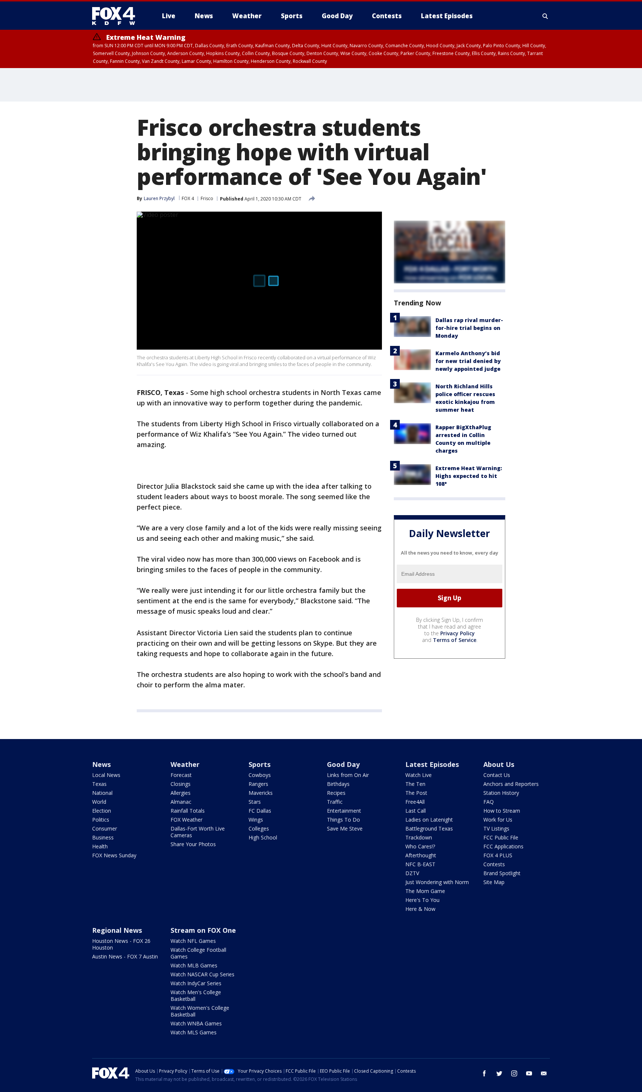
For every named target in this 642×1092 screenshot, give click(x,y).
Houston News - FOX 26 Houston (121, 944)
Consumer (104, 828)
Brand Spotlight (502, 873)
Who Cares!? (420, 846)
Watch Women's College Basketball (200, 1011)
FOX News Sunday (114, 855)
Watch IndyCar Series (196, 983)
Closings (181, 783)
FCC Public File (500, 837)
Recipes (336, 792)
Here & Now (420, 908)
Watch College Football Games (198, 953)
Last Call (415, 810)
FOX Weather (186, 819)
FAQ (488, 801)
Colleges (259, 828)
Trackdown (418, 837)
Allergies (181, 792)
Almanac (181, 801)
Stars (255, 801)
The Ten (415, 783)
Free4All (415, 801)
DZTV (412, 873)
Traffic (335, 801)
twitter (499, 1073)
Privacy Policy (457, 633)
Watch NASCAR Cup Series (202, 974)
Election (101, 810)
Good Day (343, 764)
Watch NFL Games (193, 940)
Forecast (181, 774)
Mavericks (261, 792)
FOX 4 (188, 198)
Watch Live (418, 774)
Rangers (258, 783)
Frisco (207, 198)
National (102, 792)
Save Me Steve (345, 828)
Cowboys (260, 774)
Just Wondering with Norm (437, 882)
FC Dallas (260, 810)
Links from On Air (348, 774)
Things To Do (343, 819)
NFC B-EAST (420, 864)
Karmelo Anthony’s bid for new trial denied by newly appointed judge (468, 361)
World (99, 801)
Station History (501, 792)
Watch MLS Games (194, 1032)
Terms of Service (454, 639)
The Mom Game (425, 891)
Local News (106, 774)
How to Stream (501, 810)
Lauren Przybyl (159, 198)
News (101, 764)
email (544, 1073)
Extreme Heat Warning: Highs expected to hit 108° (468, 476)
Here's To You (422, 899)
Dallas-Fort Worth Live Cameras (198, 832)
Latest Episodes (432, 764)
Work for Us (497, 819)
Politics (100, 819)
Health (100, 846)
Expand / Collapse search (545, 16)
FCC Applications (503, 846)
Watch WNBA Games (196, 1023)
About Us (498, 764)
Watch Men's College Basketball (196, 995)
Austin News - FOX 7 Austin (125, 956)
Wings (256, 819)
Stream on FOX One (203, 930)
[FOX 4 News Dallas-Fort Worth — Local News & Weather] (116, 16)
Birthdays (338, 783)
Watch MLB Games (194, 965)
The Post (416, 792)
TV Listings (496, 828)
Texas (99, 783)
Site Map (494, 882)
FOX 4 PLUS (497, 855)
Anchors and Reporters (511, 783)
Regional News (117, 930)
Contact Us (496, 774)
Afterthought (420, 855)
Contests (494, 864)
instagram (514, 1073)
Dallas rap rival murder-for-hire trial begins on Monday (469, 328)
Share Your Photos (193, 844)
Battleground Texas (429, 828)
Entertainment (344, 810)
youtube (529, 1073)
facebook (484, 1073)
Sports (259, 764)
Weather (185, 764)
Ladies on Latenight (429, 819)
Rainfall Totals (188, 810)
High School (263, 837)
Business (103, 837)
